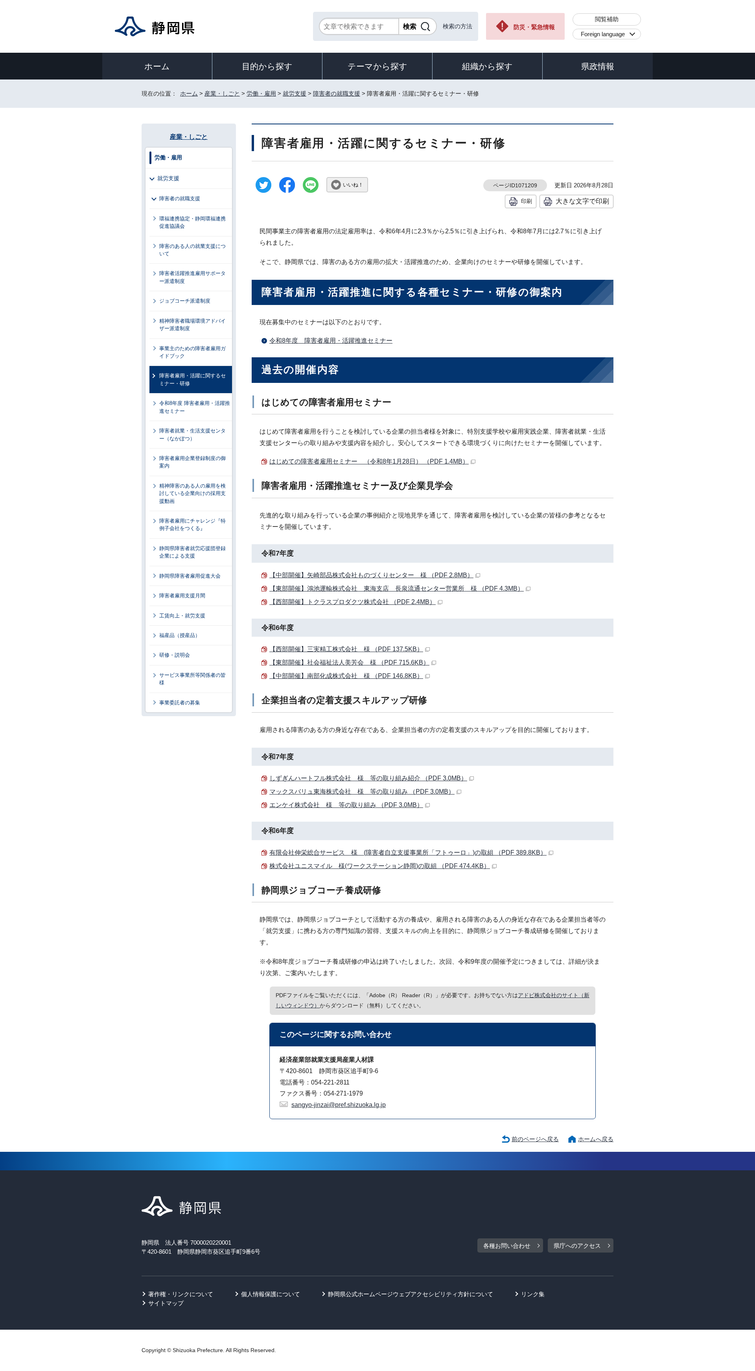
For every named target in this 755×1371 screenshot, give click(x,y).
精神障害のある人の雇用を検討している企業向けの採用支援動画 (192, 493)
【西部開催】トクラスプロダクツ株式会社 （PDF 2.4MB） (352, 602)
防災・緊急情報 (534, 27)
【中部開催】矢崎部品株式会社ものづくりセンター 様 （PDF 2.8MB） (371, 575)
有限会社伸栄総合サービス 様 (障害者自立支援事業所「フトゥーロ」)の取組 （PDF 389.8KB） (408, 852)
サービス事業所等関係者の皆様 (192, 679)
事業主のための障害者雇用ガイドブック (192, 352)
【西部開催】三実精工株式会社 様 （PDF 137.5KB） (346, 649)
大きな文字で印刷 (582, 201)
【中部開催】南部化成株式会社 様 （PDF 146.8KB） (346, 676)
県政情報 (597, 66)
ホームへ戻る (595, 1139)
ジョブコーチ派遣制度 (184, 301)
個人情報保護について (270, 1294)
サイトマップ (166, 1303)
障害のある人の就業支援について (192, 250)
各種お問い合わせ (506, 1245)
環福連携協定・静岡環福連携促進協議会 (192, 222)
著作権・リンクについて (180, 1294)
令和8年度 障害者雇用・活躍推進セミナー (330, 340)
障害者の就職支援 (336, 93)
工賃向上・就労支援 (182, 616)
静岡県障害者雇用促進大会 (190, 576)
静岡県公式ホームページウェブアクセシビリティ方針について (410, 1294)
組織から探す (487, 66)
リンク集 (533, 1294)
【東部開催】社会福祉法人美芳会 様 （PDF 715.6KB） (349, 662)
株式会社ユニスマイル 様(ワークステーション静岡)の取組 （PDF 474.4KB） (379, 866)
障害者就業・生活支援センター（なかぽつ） (192, 434)
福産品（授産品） (179, 635)
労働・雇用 (261, 93)
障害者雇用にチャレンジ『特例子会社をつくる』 (192, 524)
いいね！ (353, 185)
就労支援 (294, 93)
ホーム (157, 66)
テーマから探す (377, 66)
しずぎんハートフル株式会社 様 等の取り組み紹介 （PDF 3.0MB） (368, 778)
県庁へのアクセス (577, 1245)
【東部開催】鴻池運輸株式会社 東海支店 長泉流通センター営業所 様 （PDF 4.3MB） (396, 588)
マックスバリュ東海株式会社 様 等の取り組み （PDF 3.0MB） (362, 791)
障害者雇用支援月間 (182, 596)
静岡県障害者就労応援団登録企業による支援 (192, 552)
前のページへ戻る (535, 1139)
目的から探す (267, 66)
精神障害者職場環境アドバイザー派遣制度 (192, 324)
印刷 (526, 201)
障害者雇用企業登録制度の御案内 (192, 462)
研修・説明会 (174, 655)
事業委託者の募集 (179, 703)
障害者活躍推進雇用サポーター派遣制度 (192, 277)
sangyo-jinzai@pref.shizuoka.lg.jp (338, 1104)
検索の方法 (457, 26)
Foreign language (603, 34)
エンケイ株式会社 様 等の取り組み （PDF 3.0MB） (346, 805)
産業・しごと (222, 93)
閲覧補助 (607, 19)
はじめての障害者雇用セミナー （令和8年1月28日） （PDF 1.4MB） (369, 461)
